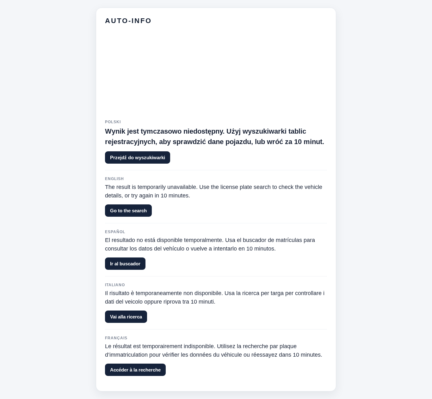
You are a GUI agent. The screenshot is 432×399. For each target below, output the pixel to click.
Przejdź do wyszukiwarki (137, 157)
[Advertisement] (216, 75)
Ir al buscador (125, 263)
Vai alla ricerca (126, 316)
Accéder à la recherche (135, 369)
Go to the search (128, 210)
